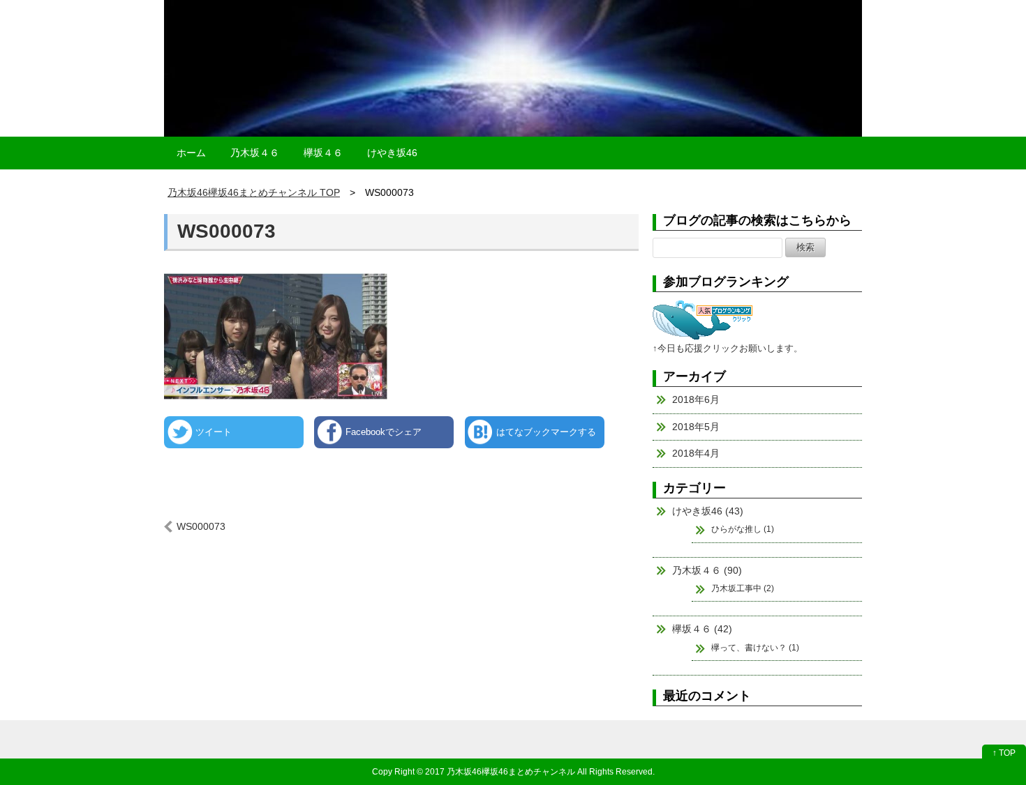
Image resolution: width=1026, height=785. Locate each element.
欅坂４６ (323, 152)
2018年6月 (696, 399)
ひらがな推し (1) (742, 529)
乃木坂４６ (254, 152)
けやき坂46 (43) (707, 511)
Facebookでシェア (383, 432)
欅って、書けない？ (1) (755, 648)
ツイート (213, 432)
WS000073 (226, 231)
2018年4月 (696, 453)
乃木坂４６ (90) (707, 570)
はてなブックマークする (546, 432)
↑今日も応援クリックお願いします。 (728, 348)
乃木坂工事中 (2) (742, 588)
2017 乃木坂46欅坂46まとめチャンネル (500, 771)
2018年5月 (696, 426)
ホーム (191, 152)
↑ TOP (1004, 753)
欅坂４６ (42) (702, 628)
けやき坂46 (392, 152)
